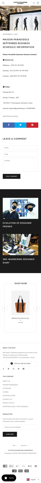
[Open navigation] (3, 3)
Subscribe (10, 434)
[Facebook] (3, 368)
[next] (36, 307)
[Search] (34, 3)
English (23, 445)
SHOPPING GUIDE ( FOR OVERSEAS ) (15, 406)
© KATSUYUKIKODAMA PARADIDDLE (20, 450)
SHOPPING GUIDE (9, 395)
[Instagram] (13, 368)
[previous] (4, 307)
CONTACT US (7, 399)
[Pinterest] (18, 368)
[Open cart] (38, 3)
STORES (5, 392)
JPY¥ (14, 445)
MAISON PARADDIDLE (10, 385)
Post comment (11, 176)
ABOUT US (6, 381)
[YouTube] (23, 368)
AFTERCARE (7, 388)
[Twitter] (8, 368)
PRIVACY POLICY (8, 403)
